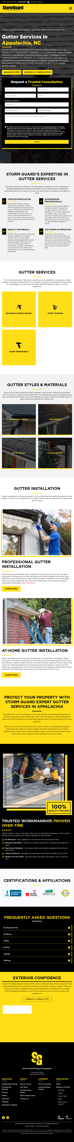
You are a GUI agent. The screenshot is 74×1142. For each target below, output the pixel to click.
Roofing (61, 1090)
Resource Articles (63, 1087)
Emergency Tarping (9, 1105)
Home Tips (62, 1096)
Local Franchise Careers (44, 1088)
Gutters (5, 1092)
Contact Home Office (25, 1091)
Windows (5, 1099)
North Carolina (24, 30)
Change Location (36, 2)
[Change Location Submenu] (43, 2)
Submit (37, 142)
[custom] (3, 1117)
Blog (60, 1099)
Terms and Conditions (49, 126)
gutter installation (28, 583)
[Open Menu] (70, 8)
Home (5, 30)
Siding (4, 1095)
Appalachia (35, 30)
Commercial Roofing (6, 1088)
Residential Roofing (9, 1084)
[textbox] (48, 110)
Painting (5, 1102)
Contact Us (24, 1099)
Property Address (12, 101)
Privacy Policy (29, 1126)
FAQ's (58, 1084)
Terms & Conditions (42, 1126)
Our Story (24, 1087)
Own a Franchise (44, 1084)
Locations (13, 30)
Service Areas (25, 1084)
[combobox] (20, 110)
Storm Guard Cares (27, 1095)
